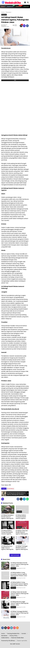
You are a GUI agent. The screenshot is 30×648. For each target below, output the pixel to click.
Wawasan (4, 14)
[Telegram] (24, 499)
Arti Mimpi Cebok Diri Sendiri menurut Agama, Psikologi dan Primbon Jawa (22, 532)
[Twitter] (21, 499)
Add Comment (15, 555)
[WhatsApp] (27, 499)
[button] (25, 2)
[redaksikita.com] (11, 2)
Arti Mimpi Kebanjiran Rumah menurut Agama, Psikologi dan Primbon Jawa (7, 516)
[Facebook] (18, 499)
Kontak (24, 633)
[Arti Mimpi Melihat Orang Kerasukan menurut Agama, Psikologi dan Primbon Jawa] (22, 509)
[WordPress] (11, 628)
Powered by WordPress (8, 640)
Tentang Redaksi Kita (13, 633)
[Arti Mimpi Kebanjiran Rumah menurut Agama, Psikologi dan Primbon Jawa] (7, 509)
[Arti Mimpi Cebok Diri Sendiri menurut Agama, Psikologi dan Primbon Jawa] (22, 525)
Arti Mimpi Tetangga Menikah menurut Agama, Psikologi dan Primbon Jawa (22, 547)
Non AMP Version (15, 644)
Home (3, 633)
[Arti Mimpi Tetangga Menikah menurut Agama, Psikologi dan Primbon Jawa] (22, 540)
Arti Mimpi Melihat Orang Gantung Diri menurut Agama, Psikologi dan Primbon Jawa (7, 532)
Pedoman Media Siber (17, 638)
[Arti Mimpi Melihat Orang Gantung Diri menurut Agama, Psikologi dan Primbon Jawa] (7, 525)
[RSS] (17, 628)
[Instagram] (14, 628)
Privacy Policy (13, 635)
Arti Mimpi (11, 488)
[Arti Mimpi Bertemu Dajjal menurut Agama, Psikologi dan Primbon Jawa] (7, 540)
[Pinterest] (8, 628)
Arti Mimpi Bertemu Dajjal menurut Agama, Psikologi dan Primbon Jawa (7, 547)
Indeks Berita (5, 638)
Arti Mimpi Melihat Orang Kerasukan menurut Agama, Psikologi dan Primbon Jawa (22, 516)
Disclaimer (4, 635)
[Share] (27, 25)
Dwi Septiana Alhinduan (4, 25)
